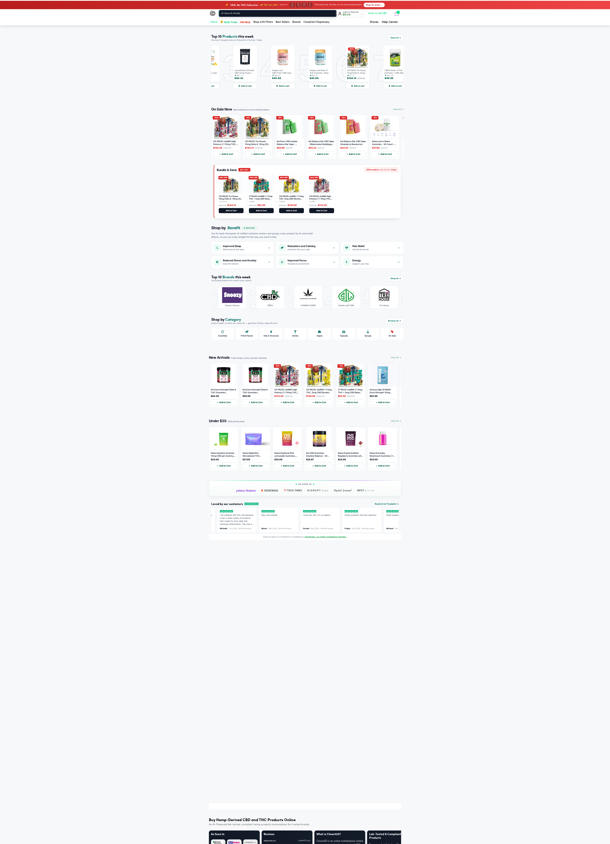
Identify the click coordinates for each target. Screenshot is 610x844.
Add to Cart (231, 210)
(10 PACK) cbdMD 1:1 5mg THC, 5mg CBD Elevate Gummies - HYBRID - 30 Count (291, 200)
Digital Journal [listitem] (342, 490)
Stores (374, 22)
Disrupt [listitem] (318, 490)
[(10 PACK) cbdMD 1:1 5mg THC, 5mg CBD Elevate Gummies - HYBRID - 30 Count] (291, 185)
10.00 (346, 15)
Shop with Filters (263, 22)
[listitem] (230, 297)
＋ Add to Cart (226, 154)
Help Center (390, 22)
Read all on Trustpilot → (387, 504)
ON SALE (245, 22)
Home (213, 22)
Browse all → (394, 320)
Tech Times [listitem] (293, 490)
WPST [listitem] (365, 490)
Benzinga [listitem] (271, 490)
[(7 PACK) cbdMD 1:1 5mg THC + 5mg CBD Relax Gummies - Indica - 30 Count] (261, 185)
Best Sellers (283, 22)
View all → (395, 37)
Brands (296, 22)
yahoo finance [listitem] (246, 490)
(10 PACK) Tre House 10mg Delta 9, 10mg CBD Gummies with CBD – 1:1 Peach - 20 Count (230, 200)
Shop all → (395, 278)
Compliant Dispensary (316, 22)
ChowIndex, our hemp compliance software (325, 537)
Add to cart (229, 86)
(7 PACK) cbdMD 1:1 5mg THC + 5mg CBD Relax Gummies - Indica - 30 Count (260, 200)
